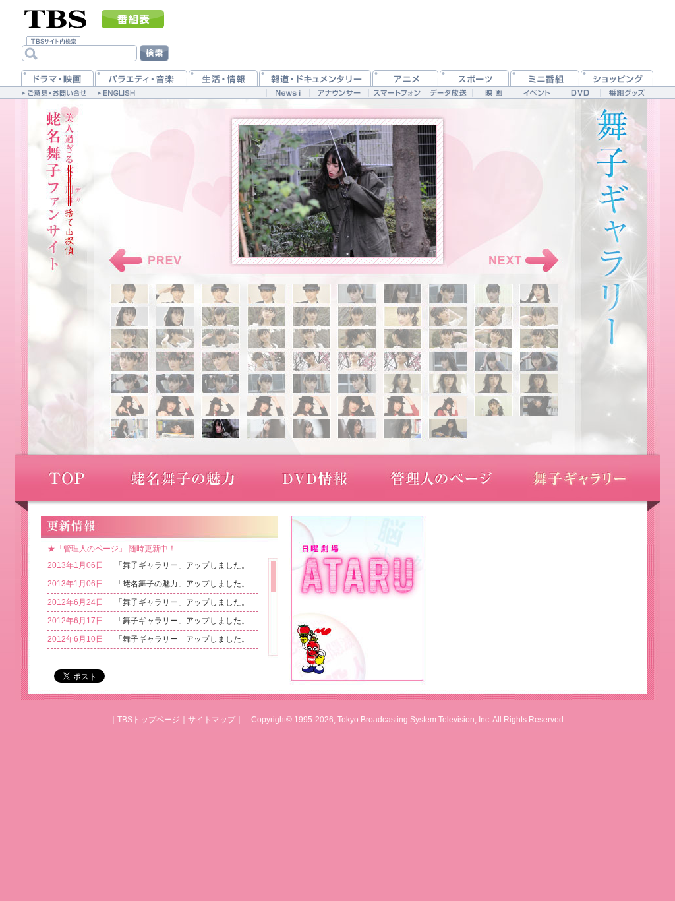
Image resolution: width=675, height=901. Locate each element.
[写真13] (220, 316)
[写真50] (538, 383)
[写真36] (357, 361)
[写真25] (311, 338)
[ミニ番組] (544, 78)
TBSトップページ (148, 719)
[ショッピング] (617, 78)
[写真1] (129, 293)
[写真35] (311, 361)
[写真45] (311, 383)
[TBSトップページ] (56, 17)
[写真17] (402, 316)
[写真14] (266, 316)
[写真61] (129, 428)
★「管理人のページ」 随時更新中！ (111, 548)
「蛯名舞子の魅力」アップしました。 (182, 583)
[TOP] (65, 478)
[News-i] (287, 92)
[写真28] (447, 338)
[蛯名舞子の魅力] (182, 478)
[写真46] (357, 383)
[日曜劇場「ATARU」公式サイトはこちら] (357, 596)
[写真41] (129, 383)
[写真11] (129, 316)
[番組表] (133, 19)
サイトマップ (211, 719)
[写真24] (266, 338)
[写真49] (493, 383)
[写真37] (402, 361)
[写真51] (129, 406)
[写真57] (402, 406)
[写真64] (266, 428)
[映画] (493, 92)
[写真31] (129, 361)
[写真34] (266, 361)
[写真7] (402, 293)
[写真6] (357, 293)
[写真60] (538, 406)
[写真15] (311, 316)
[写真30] (538, 338)
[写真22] (175, 338)
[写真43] (220, 383)
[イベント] (536, 92)
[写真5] (311, 293)
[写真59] (493, 406)
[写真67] (402, 428)
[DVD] (579, 92)
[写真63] (220, 428)
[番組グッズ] (626, 92)
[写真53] (220, 406)
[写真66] (357, 428)
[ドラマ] (57, 78)
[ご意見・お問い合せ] (55, 92)
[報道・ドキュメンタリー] (315, 78)
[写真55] (311, 406)
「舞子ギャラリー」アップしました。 (182, 565)
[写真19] (493, 316)
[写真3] (220, 293)
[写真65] (311, 428)
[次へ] (521, 260)
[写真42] (175, 383)
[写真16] (357, 316)
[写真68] (447, 428)
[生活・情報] (223, 78)
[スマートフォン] (396, 92)
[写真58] (447, 406)
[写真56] (357, 406)
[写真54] (266, 406)
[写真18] (447, 316)
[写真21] (129, 338)
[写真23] (220, 338)
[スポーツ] (474, 78)
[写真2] (175, 293)
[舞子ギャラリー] (579, 478)
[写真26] (357, 338)
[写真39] (493, 361)
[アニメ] (405, 78)
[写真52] (175, 406)
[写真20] (538, 316)
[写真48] (447, 383)
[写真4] (266, 293)
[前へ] (147, 260)
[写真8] (447, 293)
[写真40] (538, 361)
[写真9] (493, 293)
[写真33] (220, 361)
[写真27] (402, 338)
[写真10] (538, 293)
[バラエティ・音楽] (141, 78)
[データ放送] (448, 92)
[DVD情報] (314, 478)
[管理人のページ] (441, 478)
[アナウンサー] (338, 92)
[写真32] (175, 361)
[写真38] (447, 361)
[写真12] (175, 316)
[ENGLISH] (118, 92)
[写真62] (175, 428)
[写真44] (266, 383)
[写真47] (402, 383)
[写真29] (493, 338)
